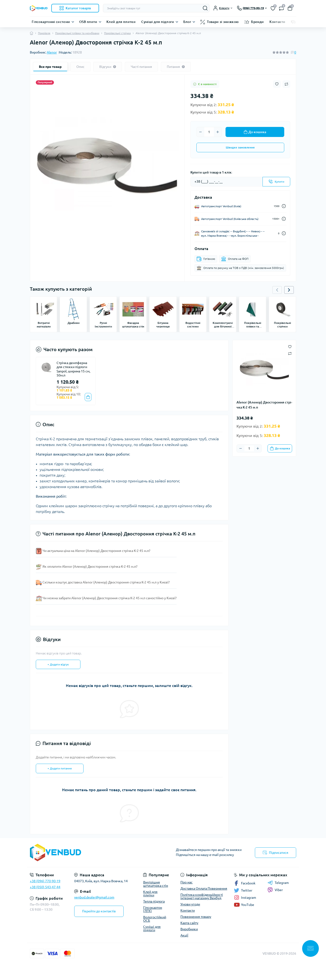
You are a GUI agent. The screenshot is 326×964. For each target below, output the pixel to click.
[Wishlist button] (277, 84)
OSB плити (88, 22)
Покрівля (44, 33)
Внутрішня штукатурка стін (155, 884)
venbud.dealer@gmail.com (94, 897)
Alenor (52, 52)
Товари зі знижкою (223, 22)
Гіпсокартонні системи (51, 22)
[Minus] (200, 132)
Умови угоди (190, 904)
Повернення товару (195, 917)
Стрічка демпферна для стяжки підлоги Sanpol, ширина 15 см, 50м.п (73, 369)
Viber (279, 890)
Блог (187, 22)
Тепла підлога (154, 901)
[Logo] (38, 8)
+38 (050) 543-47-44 (45, 887)
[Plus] (217, 132)
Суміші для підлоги (157, 22)
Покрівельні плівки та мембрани (77, 33)
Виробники (189, 929)
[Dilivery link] (283, 206)
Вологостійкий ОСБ (154, 918)
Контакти (277, 22)
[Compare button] (286, 84)
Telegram (282, 883)
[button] (289, 290)
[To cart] (88, 397)
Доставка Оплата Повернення (203, 888)
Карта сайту (189, 923)
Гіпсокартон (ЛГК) (152, 909)
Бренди (257, 22)
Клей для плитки (121, 22)
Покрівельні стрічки (117, 33)
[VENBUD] (95, 852)
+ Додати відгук (58, 664)
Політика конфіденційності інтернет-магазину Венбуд (201, 896)
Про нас (186, 882)
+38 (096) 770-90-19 (45, 881)
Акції (184, 935)
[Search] (205, 8)
